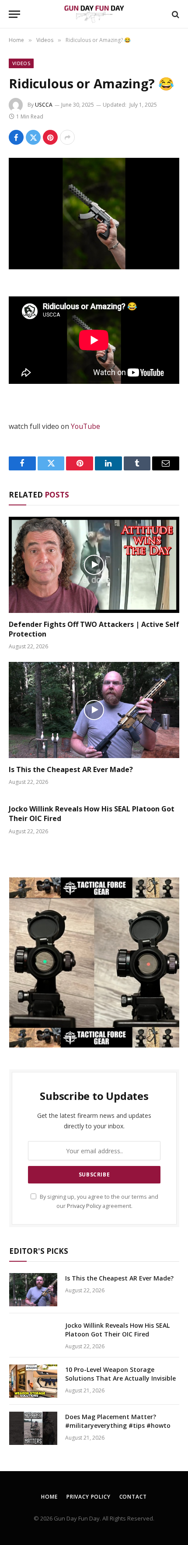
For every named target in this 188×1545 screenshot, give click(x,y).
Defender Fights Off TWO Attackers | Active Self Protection (94, 629)
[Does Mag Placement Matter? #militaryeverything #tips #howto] (33, 1428)
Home (49, 1496)
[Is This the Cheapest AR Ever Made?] (94, 710)
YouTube (85, 426)
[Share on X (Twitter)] (33, 137)
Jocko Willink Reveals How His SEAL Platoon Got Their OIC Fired (91, 813)
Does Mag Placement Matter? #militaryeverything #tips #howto (118, 1421)
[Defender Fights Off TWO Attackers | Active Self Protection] (94, 564)
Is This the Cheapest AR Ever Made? (71, 769)
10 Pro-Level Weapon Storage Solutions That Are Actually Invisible (120, 1373)
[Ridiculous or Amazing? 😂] (94, 213)
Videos (21, 63)
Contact (133, 1496)
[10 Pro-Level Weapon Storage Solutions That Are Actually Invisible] (33, 1381)
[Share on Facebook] (16, 137)
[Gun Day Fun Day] (94, 14)
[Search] (174, 14)
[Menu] (14, 14)
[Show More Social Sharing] (67, 137)
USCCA (43, 104)
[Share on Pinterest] (50, 137)
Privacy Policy (84, 1206)
